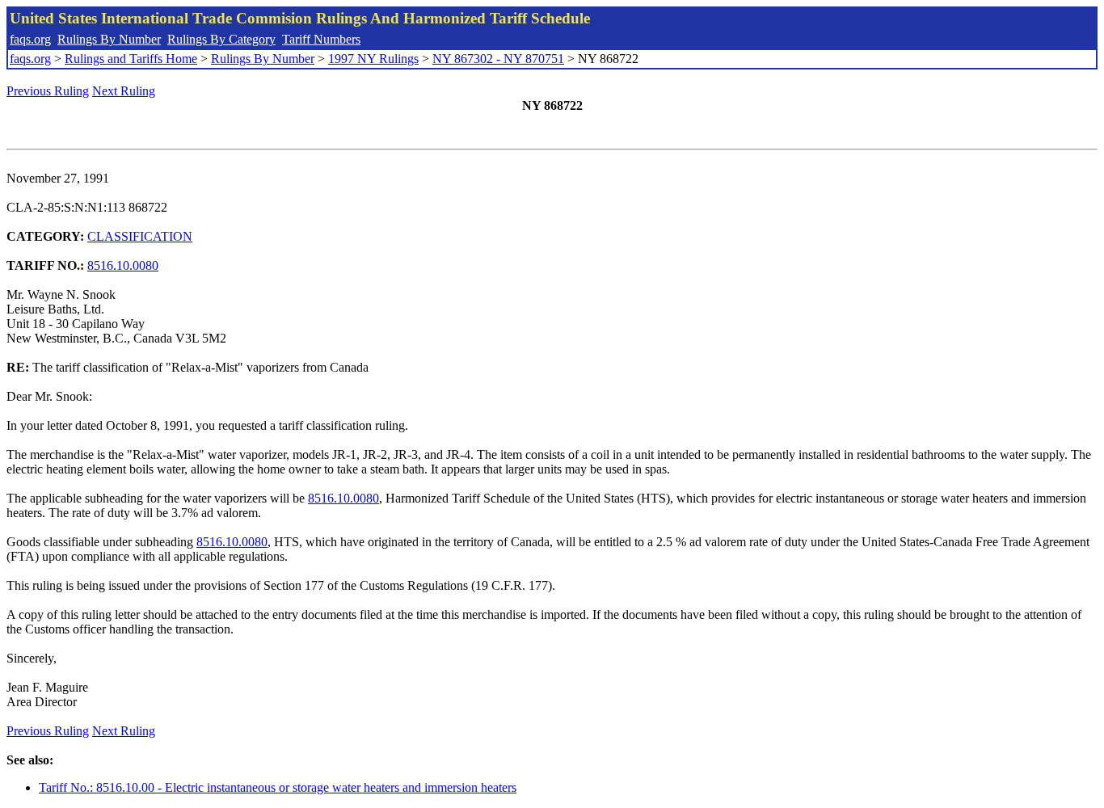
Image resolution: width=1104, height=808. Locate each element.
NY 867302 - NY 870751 (498, 58)
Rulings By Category (221, 39)
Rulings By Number (109, 39)
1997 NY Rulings (373, 58)
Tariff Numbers (321, 39)
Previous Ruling (47, 91)
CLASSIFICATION (139, 236)
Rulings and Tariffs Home (131, 58)
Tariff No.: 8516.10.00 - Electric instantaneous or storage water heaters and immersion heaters (277, 787)
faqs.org (30, 39)
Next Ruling (123, 91)
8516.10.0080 (122, 265)
